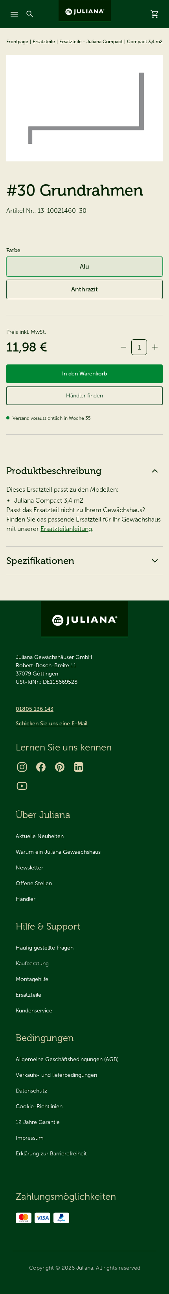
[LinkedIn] (78, 767)
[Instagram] (22, 767)
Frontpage (17, 41)
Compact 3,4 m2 (145, 41)
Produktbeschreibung (53, 470)
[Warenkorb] (155, 14)
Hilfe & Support (48, 926)
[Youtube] (22, 786)
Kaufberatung (32, 963)
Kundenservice (34, 1010)
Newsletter (29, 867)
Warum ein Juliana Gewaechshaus (58, 852)
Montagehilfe (32, 979)
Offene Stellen (34, 883)
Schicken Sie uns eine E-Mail (52, 723)
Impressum (30, 1138)
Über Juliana (43, 814)
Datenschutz (31, 1090)
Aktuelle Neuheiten (40, 836)
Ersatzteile (44, 41)
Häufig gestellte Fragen (44, 947)
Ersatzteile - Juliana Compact (91, 41)
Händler (25, 899)
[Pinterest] (59, 767)
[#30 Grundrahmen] (84, 108)
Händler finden (84, 395)
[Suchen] (30, 14)
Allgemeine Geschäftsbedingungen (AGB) (67, 1059)
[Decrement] (123, 347)
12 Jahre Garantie (38, 1122)
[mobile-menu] (14, 14)
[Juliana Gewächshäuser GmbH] (85, 11)
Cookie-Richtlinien (39, 1106)
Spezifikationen (40, 560)
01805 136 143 (34, 709)
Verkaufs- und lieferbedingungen (56, 1075)
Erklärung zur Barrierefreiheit (51, 1153)
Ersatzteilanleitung (66, 529)
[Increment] (155, 347)
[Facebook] (41, 767)
